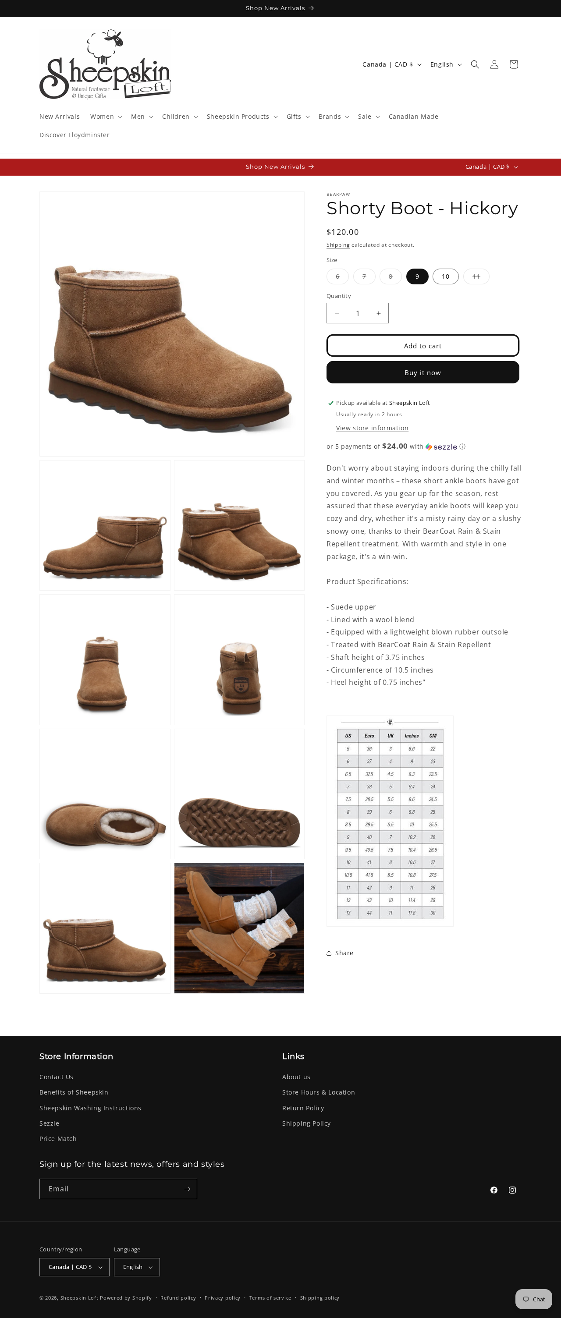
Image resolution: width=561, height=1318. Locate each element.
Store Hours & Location (318, 1092)
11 (481, 278)
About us (296, 1077)
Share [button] (344, 953)
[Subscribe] (187, 1189)
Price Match (58, 1138)
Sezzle (49, 1123)
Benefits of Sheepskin (74, 1092)
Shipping (338, 244)
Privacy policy (223, 1297)
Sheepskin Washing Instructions (90, 1108)
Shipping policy (320, 1297)
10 (446, 276)
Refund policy (178, 1297)
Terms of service (270, 1297)
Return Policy (303, 1108)
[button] (105, 116)
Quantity (339, 296)
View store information (372, 428)
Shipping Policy (306, 1123)
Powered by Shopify (126, 1297)
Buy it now (423, 372)
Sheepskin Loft (79, 1297)
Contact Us (56, 1077)
